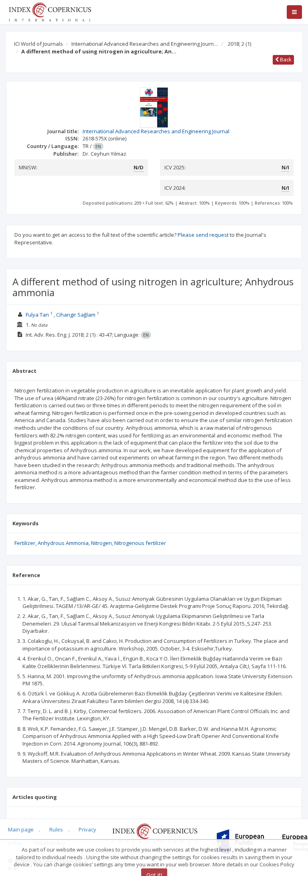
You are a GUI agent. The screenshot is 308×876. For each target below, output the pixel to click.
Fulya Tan (37, 314)
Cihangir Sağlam (75, 314)
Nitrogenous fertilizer (140, 543)
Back (285, 59)
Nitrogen (101, 543)
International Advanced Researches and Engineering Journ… (144, 43)
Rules (56, 829)
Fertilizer (24, 543)
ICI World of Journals (38, 43)
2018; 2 (239, 43)
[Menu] (294, 12)
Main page (21, 829)
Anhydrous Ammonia (63, 543)
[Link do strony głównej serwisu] (49, 11)
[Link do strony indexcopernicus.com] (154, 832)
